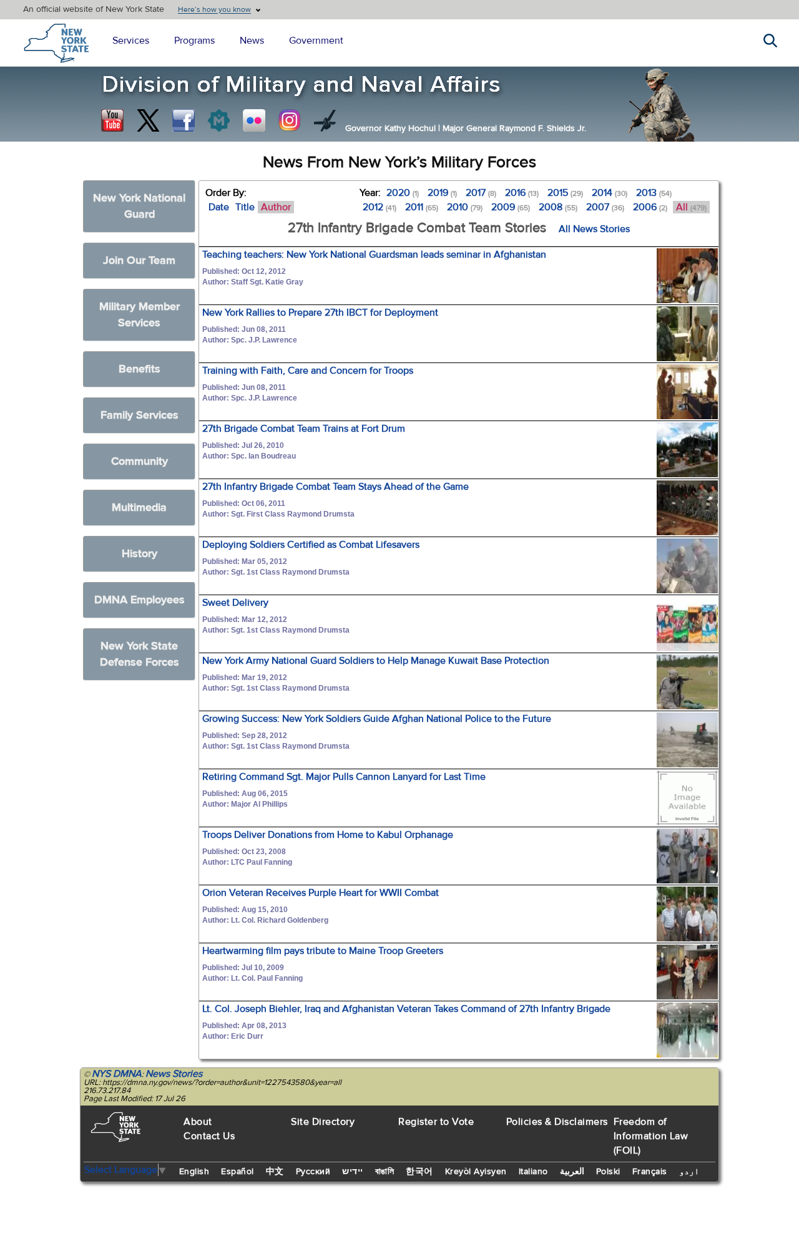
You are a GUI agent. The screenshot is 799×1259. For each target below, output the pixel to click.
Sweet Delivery (235, 602)
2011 (421, 207)
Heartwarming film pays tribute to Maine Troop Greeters (322, 951)
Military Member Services (139, 314)
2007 (605, 207)
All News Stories (594, 229)
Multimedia (139, 507)
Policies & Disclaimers (557, 1122)
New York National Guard (139, 206)
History (139, 554)
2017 (481, 193)
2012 (379, 207)
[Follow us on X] (148, 120)
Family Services (139, 415)
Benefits (139, 369)
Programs (194, 40)
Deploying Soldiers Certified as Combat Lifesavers (310, 544)
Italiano (533, 1171)
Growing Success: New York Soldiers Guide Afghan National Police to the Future (376, 718)
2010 (465, 207)
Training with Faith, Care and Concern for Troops (307, 370)
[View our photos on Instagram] (289, 120)
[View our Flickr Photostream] (254, 120)
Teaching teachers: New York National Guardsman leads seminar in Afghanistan (374, 254)
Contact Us (209, 1136)
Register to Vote (436, 1122)
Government (316, 40)
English (194, 1171)
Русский (313, 1171)
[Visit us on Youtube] (112, 120)
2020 (402, 193)
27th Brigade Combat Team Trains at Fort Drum (303, 428)
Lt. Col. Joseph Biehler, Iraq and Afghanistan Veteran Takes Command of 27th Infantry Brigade (406, 1009)
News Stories (173, 1073)
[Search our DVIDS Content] (325, 120)
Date (218, 207)
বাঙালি (385, 1171)
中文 (275, 1171)
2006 (650, 207)
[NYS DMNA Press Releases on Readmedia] (218, 120)
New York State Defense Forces (139, 654)
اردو (689, 1171)
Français (649, 1171)
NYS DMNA (117, 1073)
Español (237, 1171)
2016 (522, 193)
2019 (442, 193)
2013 (654, 193)
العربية (572, 1171)
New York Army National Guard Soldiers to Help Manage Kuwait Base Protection (375, 660)
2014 (609, 193)
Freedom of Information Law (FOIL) (651, 1136)
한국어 (419, 1171)
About (198, 1122)
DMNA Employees (139, 600)
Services (130, 40)
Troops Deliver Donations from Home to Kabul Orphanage (327, 835)
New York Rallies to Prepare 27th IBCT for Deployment (320, 312)
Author (276, 207)
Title (245, 207)
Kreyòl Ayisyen (476, 1171)
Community (139, 461)
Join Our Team (139, 260)
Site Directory (323, 1122)
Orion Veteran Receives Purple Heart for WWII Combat (320, 893)
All (691, 207)
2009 (510, 207)
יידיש (352, 1171)
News (252, 40)
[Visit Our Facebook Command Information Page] (183, 120)
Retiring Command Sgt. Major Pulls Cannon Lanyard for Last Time (344, 776)
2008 (558, 207)
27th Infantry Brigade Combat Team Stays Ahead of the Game (335, 486)
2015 (565, 193)
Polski (608, 1171)
